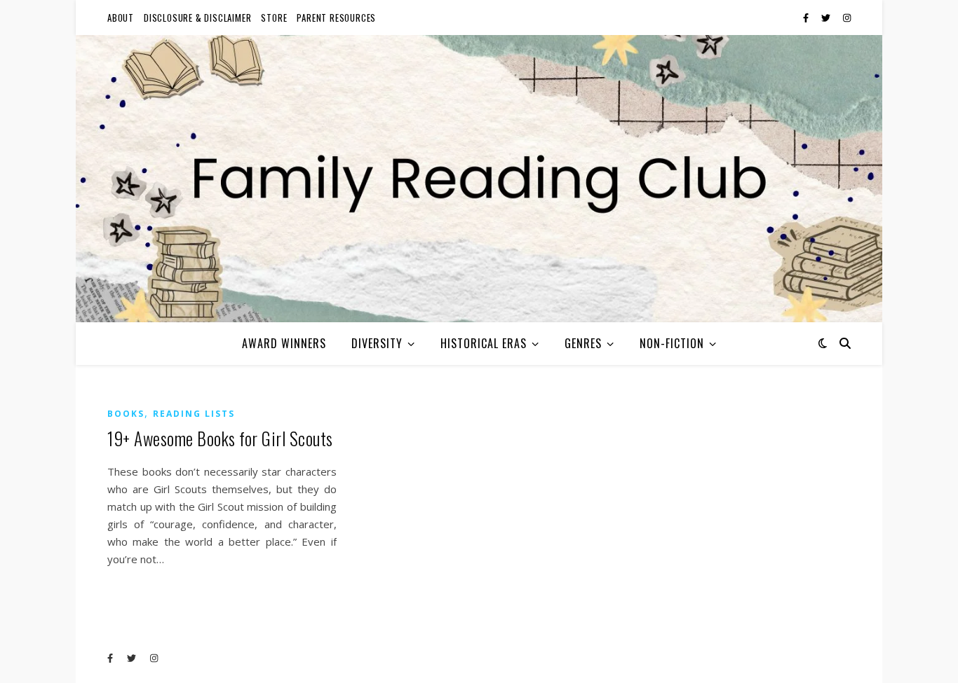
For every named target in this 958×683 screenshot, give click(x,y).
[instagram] (847, 17)
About (120, 18)
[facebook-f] (807, 17)
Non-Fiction (672, 343)
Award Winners (284, 343)
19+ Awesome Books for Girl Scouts (220, 438)
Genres (583, 343)
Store (274, 18)
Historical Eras (483, 343)
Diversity (377, 343)
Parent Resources (336, 18)
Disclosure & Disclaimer (197, 18)
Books (125, 414)
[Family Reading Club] (479, 178)
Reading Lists (194, 414)
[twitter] (826, 17)
